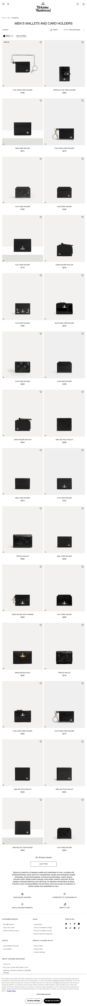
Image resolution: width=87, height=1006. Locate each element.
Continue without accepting (43, 994)
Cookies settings (33, 1001)
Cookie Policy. (11, 991)
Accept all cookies (52, 1001)
